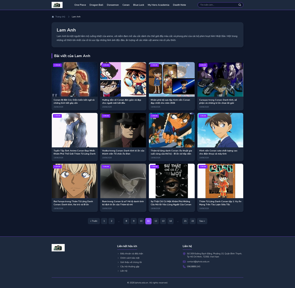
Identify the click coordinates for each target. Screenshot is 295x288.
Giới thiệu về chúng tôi (131, 262)
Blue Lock (138, 5)
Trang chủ (60, 16)
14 (170, 221)
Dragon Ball (96, 5)
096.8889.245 (193, 266)
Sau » (202, 221)
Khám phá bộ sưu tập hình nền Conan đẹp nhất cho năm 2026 (170, 101)
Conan (126, 5)
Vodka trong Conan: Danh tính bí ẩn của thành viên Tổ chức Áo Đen (123, 152)
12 (156, 221)
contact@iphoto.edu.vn (198, 261)
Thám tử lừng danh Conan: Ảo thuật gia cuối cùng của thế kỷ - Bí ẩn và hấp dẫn (171, 152)
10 (141, 221)
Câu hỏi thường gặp (129, 266)
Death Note (179, 5)
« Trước (93, 221)
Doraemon (113, 5)
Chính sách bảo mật (129, 257)
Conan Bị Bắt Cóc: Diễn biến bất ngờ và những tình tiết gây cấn (74, 101)
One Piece (80, 5)
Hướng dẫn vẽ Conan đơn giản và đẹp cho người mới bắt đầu (121, 101)
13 (163, 221)
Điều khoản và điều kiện (131, 253)
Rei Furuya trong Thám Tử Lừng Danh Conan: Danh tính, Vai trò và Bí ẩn (73, 203)
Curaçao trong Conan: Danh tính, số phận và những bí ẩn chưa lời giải (218, 101)
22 (192, 221)
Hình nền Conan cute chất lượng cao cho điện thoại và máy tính (218, 152)
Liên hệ (123, 270)
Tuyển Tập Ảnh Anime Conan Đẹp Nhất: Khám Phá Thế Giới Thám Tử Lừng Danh (75, 152)
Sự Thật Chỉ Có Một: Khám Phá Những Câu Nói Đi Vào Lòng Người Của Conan (171, 203)
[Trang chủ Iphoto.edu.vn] (57, 5)
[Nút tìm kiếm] (240, 4)
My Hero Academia (158, 5)
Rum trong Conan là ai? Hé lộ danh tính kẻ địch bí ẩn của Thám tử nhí (123, 203)
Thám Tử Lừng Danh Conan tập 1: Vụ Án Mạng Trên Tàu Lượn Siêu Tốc (220, 203)
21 (185, 221)
